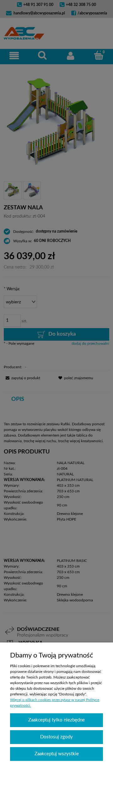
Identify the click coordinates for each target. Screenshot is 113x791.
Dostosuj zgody (56, 737)
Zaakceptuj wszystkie (57, 754)
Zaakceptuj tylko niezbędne (56, 720)
